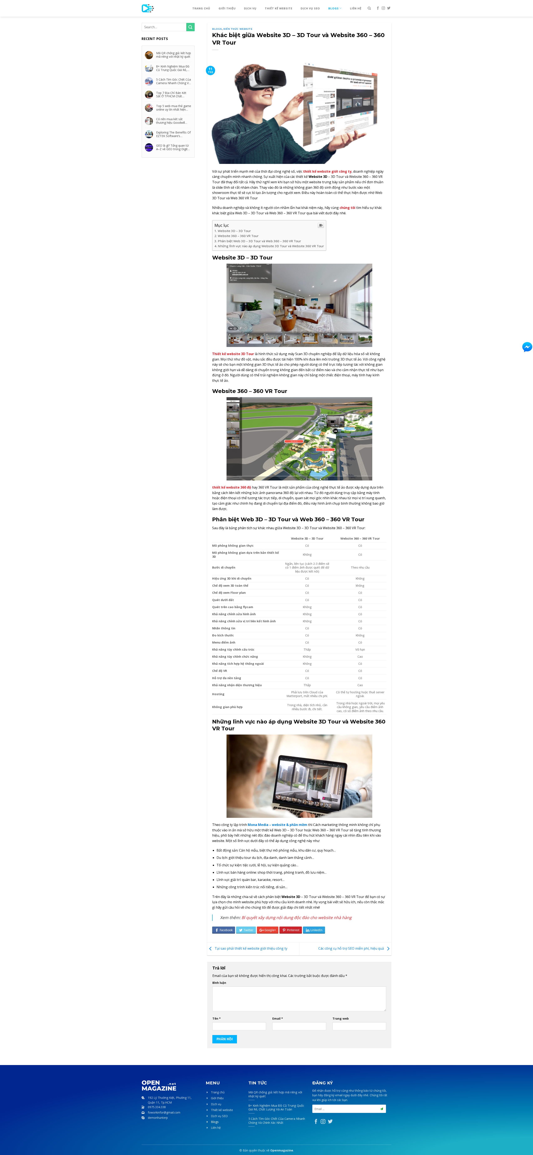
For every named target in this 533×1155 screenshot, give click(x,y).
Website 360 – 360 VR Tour (238, 236)
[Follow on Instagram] (383, 8)
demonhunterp (158, 1118)
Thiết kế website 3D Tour (233, 354)
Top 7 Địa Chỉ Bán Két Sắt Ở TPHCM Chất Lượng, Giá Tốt (171, 94)
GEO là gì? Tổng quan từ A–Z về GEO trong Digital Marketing (173, 147)
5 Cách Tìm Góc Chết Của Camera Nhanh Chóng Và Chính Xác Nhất (173, 81)
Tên (216, 1018)
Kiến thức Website (238, 28)
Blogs (333, 8)
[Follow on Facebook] (378, 8)
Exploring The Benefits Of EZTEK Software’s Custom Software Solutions (173, 134)
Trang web (341, 1018)
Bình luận (219, 983)
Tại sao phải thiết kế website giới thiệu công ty (250, 948)
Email (277, 1018)
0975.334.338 (157, 1107)
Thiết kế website (278, 8)
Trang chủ (201, 8)
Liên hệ (355, 8)
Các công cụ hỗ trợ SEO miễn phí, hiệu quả (351, 948)
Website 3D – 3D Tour (234, 231)
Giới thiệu (227, 8)
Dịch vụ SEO (310, 8)
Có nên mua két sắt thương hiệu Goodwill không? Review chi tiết (171, 121)
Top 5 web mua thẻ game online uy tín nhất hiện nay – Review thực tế (173, 107)
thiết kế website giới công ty (327, 171)
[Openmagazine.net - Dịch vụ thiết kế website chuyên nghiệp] (161, 8)
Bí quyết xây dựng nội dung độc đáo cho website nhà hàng (296, 917)
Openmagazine (281, 1150)
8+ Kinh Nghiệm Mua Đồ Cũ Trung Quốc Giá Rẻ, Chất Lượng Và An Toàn (172, 68)
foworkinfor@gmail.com (164, 1112)
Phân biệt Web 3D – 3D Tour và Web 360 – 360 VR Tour (259, 241)
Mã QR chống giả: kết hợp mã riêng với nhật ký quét (173, 55)
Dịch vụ (250, 8)
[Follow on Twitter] (388, 8)
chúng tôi (347, 207)
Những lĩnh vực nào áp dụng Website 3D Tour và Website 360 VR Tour (271, 246)
